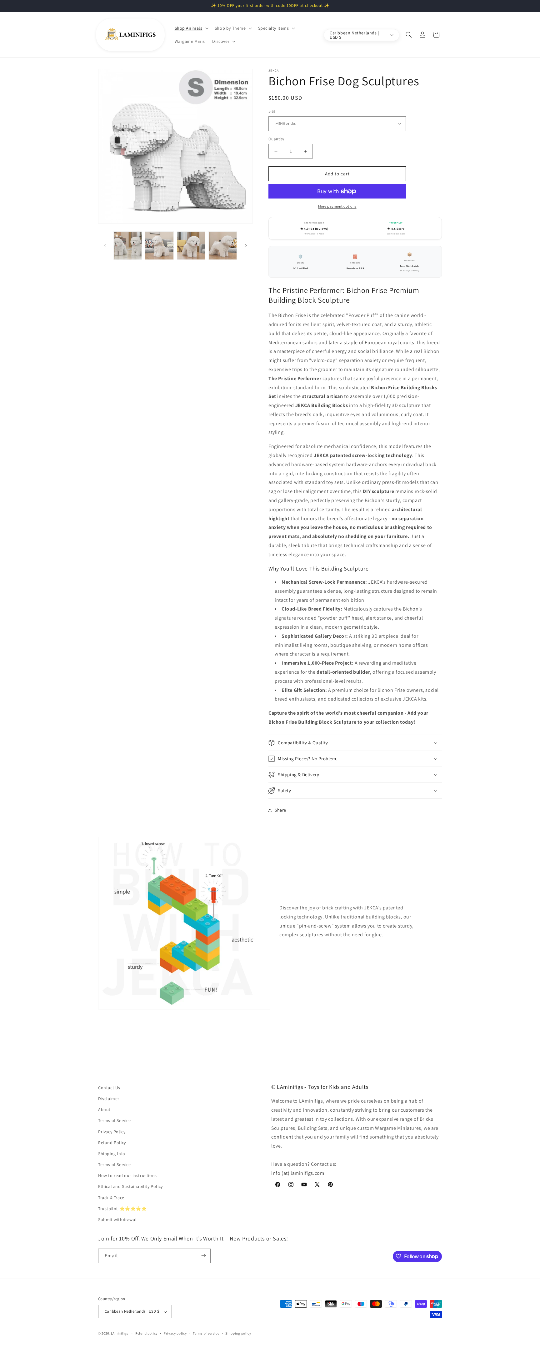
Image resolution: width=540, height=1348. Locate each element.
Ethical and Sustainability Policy (130, 1187)
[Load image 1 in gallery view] (127, 245)
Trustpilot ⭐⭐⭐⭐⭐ (122, 1208)
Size (272, 111)
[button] (191, 28)
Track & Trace (111, 1197)
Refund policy (146, 1333)
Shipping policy (238, 1333)
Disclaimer (108, 1098)
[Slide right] (246, 246)
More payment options (337, 206)
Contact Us (109, 1087)
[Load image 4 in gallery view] (222, 245)
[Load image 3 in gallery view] (191, 245)
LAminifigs (119, 1333)
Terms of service (206, 1333)
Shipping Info (111, 1153)
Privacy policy (175, 1333)
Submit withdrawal (117, 1220)
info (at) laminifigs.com (297, 1173)
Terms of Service (114, 1121)
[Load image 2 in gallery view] (159, 245)
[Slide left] (105, 246)
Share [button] (280, 810)
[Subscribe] (203, 1255)
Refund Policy (112, 1142)
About (104, 1110)
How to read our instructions (127, 1176)
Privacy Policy (111, 1131)
